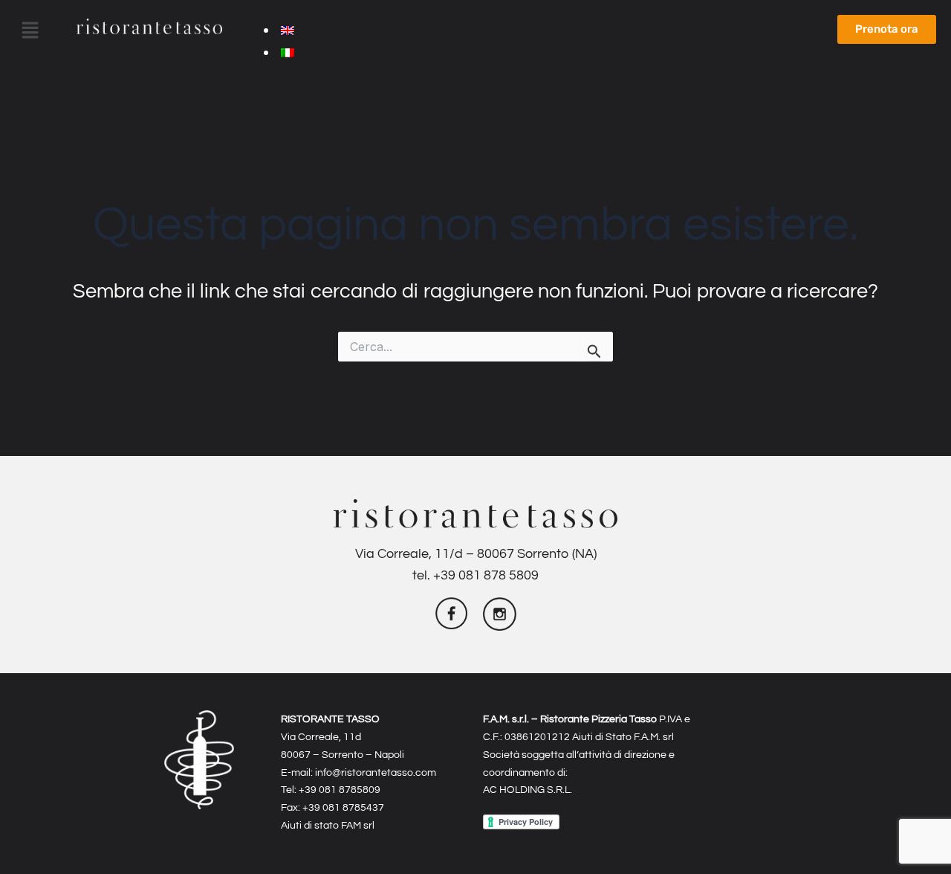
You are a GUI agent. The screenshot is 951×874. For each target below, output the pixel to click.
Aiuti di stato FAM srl (327, 825)
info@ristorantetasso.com (375, 772)
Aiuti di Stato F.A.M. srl (623, 736)
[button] (30, 31)
